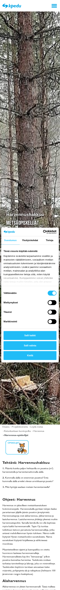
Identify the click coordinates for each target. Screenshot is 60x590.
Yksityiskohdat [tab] (30, 240)
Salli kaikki (30, 335)
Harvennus (38, 430)
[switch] (52, 302)
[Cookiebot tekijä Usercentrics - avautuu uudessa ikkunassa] (43, 232)
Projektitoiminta (20, 426)
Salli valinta (30, 345)
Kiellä (30, 355)
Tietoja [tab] (49, 240)
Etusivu (6, 426)
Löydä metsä (36, 426)
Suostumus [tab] (10, 240)
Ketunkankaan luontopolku (18, 430)
